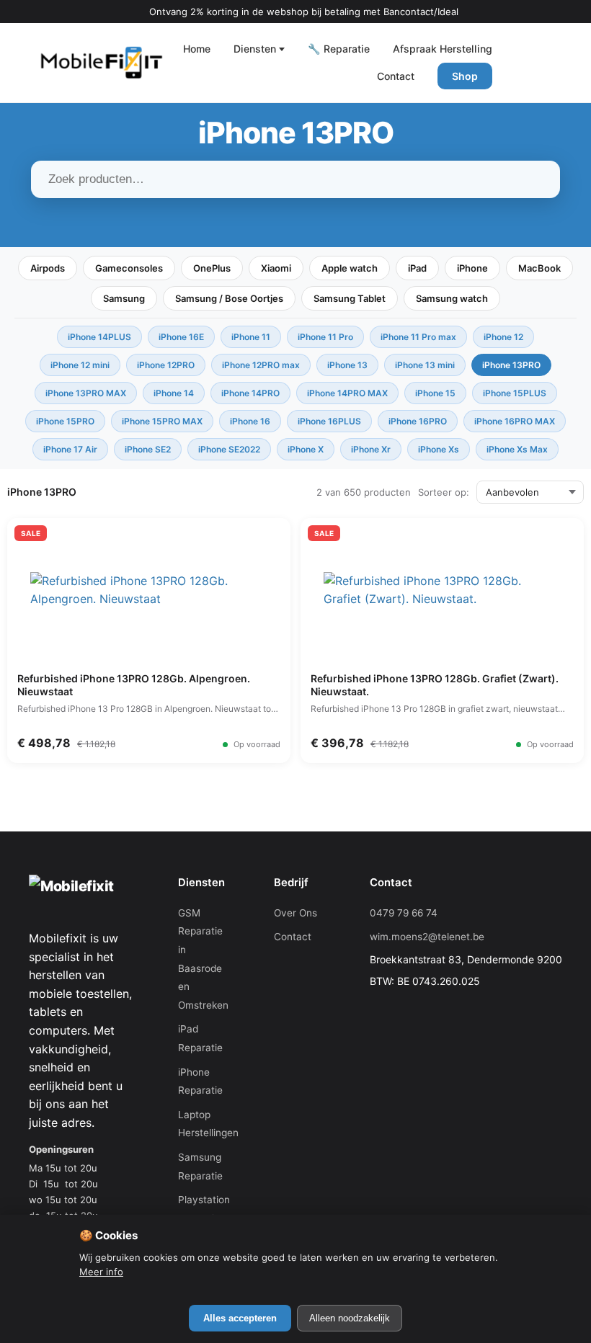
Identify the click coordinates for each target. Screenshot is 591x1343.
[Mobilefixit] (101, 63)
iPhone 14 (174, 393)
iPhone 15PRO (65, 421)
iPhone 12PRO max (261, 365)
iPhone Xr (371, 449)
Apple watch (349, 268)
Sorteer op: (443, 492)
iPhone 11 (250, 336)
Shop (465, 76)
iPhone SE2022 (229, 449)
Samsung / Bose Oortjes (229, 298)
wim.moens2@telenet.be (427, 936)
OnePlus (212, 268)
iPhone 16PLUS (329, 421)
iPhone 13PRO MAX (85, 393)
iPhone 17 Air (70, 449)
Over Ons (295, 913)
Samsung (124, 298)
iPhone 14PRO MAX (347, 393)
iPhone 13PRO (511, 365)
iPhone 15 (435, 393)
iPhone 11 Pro (325, 336)
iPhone (472, 268)
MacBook (539, 268)
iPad (417, 268)
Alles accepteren (240, 1318)
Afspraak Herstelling (442, 49)
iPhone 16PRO (417, 421)
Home (196, 49)
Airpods (47, 268)
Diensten (255, 49)
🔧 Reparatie (339, 49)
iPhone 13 (347, 365)
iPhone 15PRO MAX (162, 421)
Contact (395, 76)
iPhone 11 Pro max (418, 336)
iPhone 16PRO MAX (514, 421)
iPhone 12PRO (166, 365)
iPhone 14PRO (250, 393)
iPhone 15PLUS (514, 393)
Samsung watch (452, 298)
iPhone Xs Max (517, 449)
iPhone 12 (503, 336)
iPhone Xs (438, 449)
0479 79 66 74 (403, 913)
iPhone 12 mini (80, 365)
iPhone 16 (250, 421)
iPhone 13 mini (425, 365)
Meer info (101, 1271)
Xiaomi (276, 268)
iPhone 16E (181, 336)
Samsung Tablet (350, 298)
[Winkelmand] (552, 62)
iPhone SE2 (148, 449)
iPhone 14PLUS (99, 336)
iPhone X (306, 449)
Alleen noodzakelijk (349, 1318)
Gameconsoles (129, 268)
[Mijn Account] (517, 62)
